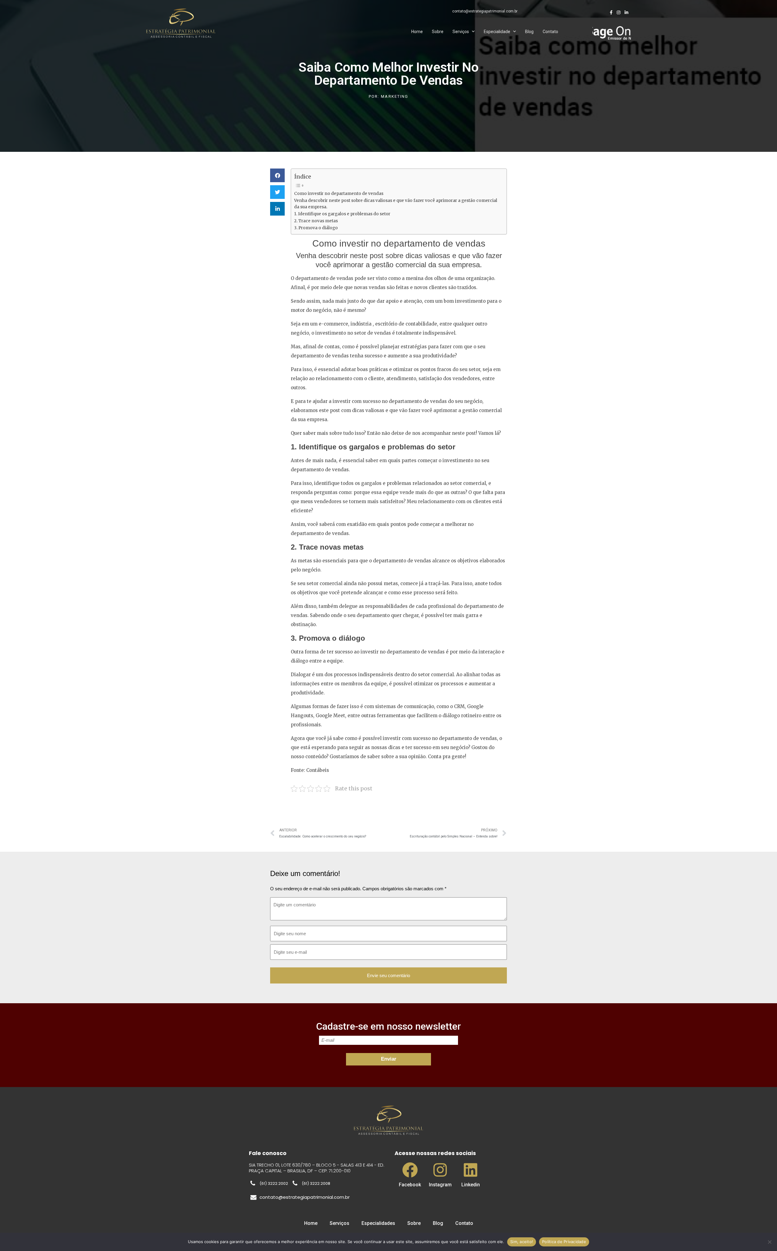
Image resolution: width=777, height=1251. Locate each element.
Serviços (461, 31)
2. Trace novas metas (316, 220)
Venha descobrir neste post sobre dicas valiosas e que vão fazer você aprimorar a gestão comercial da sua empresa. (395, 204)
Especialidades (378, 1223)
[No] (769, 1242)
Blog (529, 31)
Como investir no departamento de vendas (338, 193)
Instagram (440, 1185)
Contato (550, 31)
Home (417, 31)
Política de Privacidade (564, 1241)
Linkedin (470, 1185)
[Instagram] (440, 1170)
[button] (277, 175)
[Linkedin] (470, 1170)
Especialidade (497, 31)
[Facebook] (410, 1170)
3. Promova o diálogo (316, 227)
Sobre (437, 31)
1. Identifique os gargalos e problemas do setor (342, 213)
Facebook (410, 1185)
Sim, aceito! (521, 1241)
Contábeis (317, 770)
